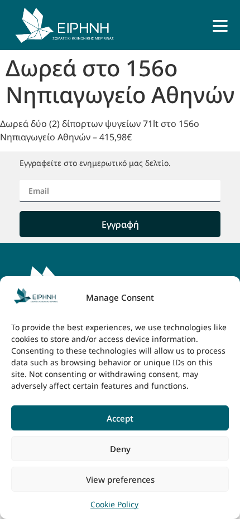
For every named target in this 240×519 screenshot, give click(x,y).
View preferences (120, 479)
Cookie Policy (114, 504)
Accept (120, 418)
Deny (120, 448)
